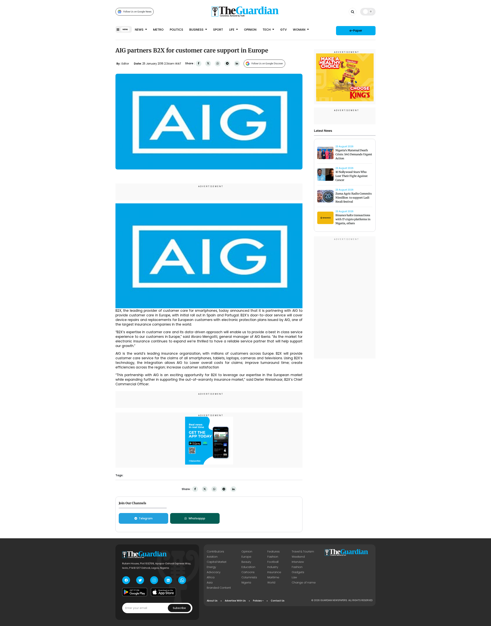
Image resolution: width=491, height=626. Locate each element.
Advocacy (213, 572)
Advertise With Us (235, 600)
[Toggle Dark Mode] (368, 11)
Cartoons (248, 572)
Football (272, 562)
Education (248, 567)
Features (273, 551)
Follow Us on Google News (137, 11)
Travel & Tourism (303, 551)
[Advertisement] (345, 298)
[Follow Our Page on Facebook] (126, 580)
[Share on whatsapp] (218, 63)
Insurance (274, 572)
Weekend (298, 557)
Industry (272, 567)
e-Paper (355, 30)
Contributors (215, 551)
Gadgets (298, 572)
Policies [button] (257, 600)
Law (294, 577)
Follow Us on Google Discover (267, 63)
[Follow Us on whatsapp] (182, 580)
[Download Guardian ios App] (163, 592)
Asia (210, 582)
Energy (211, 567)
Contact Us (277, 600)
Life (232, 29)
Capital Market (217, 562)
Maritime (273, 577)
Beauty (246, 562)
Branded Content (219, 588)
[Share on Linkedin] (237, 63)
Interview (298, 562)
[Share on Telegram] (227, 63)
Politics (176, 29)
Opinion (250, 29)
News (139, 29)
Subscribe (179, 608)
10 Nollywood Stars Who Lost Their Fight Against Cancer (351, 176)
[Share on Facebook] (198, 63)
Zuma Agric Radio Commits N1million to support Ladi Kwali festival (353, 197)
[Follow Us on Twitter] (140, 580)
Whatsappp (197, 518)
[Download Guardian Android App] (134, 592)
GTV (283, 29)
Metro (158, 29)
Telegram (145, 518)
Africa (210, 577)
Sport (218, 29)
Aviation (212, 557)
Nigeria (246, 582)
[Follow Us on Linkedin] (168, 580)
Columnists (249, 577)
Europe (246, 557)
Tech (267, 29)
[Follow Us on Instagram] (154, 580)
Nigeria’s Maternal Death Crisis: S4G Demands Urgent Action (353, 154)
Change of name (304, 582)
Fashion (272, 557)
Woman (299, 29)
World (271, 582)
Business (196, 29)
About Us (212, 600)
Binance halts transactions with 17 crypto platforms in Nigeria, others (352, 219)
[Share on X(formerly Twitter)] (208, 63)
